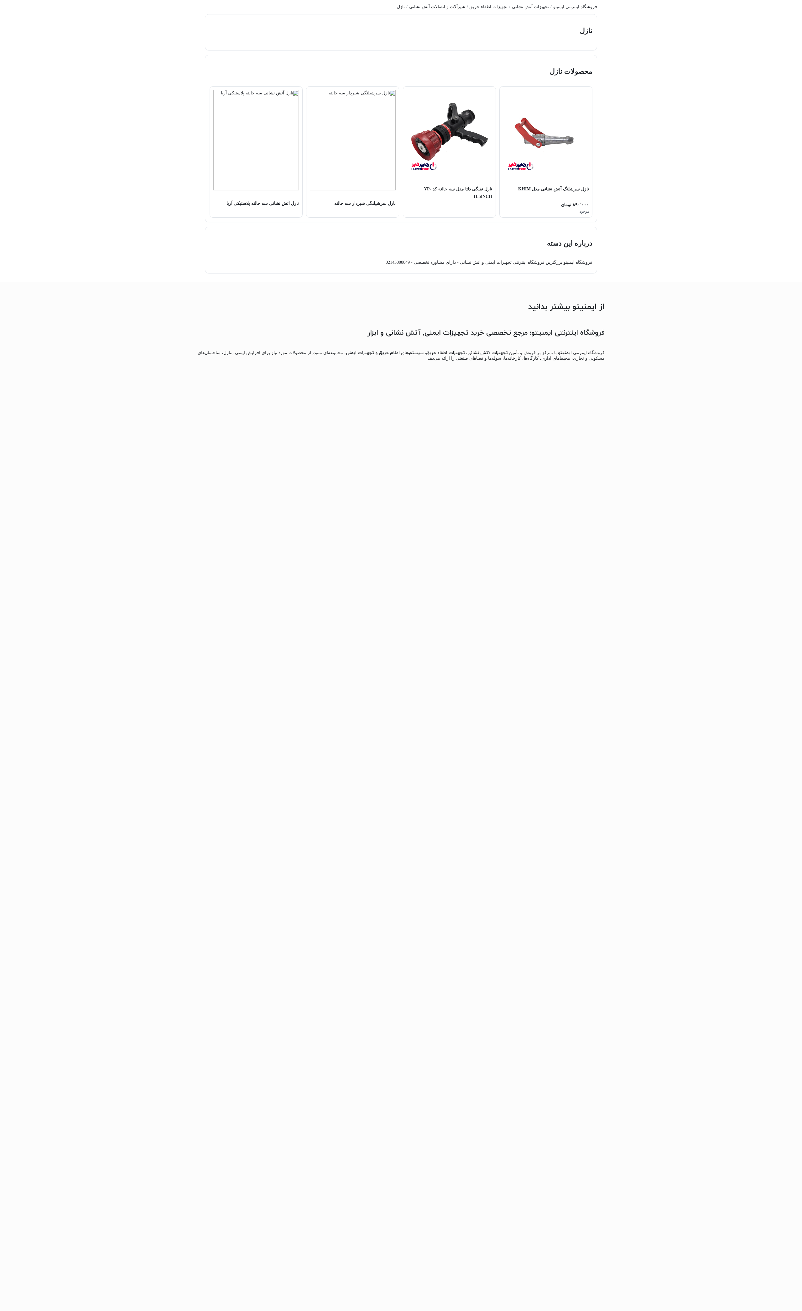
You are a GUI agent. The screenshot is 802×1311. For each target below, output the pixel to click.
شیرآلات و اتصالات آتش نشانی (437, 6)
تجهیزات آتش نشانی (530, 6)
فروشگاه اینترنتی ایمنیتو (575, 6)
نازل (401, 6)
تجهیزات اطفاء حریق (488, 6)
